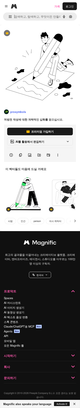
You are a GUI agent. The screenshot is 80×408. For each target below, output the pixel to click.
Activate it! (62, 403)
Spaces (8, 298)
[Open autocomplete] (8, 16)
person (37, 221)
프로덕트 (10, 291)
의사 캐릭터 (55, 221)
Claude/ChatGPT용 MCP (22, 326)
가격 (57, 6)
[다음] (74, 193)
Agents (11, 331)
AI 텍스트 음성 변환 (16, 317)
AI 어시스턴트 (12, 303)
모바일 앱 (10, 341)
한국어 (40, 275)
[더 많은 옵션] (58, 155)
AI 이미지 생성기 (14, 307)
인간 (23, 221)
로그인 (70, 6)
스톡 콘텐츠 (11, 322)
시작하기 (10, 355)
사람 (10, 221)
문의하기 (10, 378)
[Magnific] (40, 243)
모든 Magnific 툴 (14, 345)
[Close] (74, 404)
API (6, 336)
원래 (22, 33)
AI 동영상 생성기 (14, 312)
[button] (40, 275)
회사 (7, 366)
